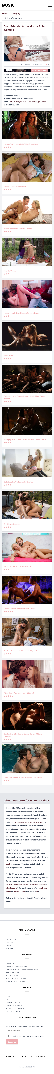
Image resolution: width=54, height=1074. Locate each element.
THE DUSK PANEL (13, 972)
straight (18, 101)
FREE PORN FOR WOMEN (16, 981)
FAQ (7, 1000)
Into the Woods (10, 271)
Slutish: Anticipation (12, 524)
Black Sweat (9, 355)
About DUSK (11, 963)
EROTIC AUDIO (12, 975)
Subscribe (12, 1042)
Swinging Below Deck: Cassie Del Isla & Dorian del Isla (25, 440)
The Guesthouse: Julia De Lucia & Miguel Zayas (22, 651)
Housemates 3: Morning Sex (15, 186)
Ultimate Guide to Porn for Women (22, 969)
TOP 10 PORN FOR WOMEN (16, 978)
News (8, 945)
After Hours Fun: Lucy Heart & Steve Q (19, 693)
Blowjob (26, 101)
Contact (10, 997)
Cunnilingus (35, 101)
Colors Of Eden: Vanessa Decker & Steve (19, 608)
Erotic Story (11, 939)
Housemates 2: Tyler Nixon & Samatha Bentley (22, 313)
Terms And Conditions (16, 1009)
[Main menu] (50, 5)
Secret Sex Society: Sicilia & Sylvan (17, 566)
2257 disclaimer (13, 1012)
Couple (12, 101)
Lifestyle (10, 942)
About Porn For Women (17, 966)
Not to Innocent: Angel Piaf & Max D (18, 228)
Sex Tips (9, 948)
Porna (43, 101)
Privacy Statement (14, 1006)
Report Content (13, 1003)
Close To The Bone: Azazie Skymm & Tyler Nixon (23, 777)
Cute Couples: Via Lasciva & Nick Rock (19, 482)
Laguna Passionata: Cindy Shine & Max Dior (21, 144)
